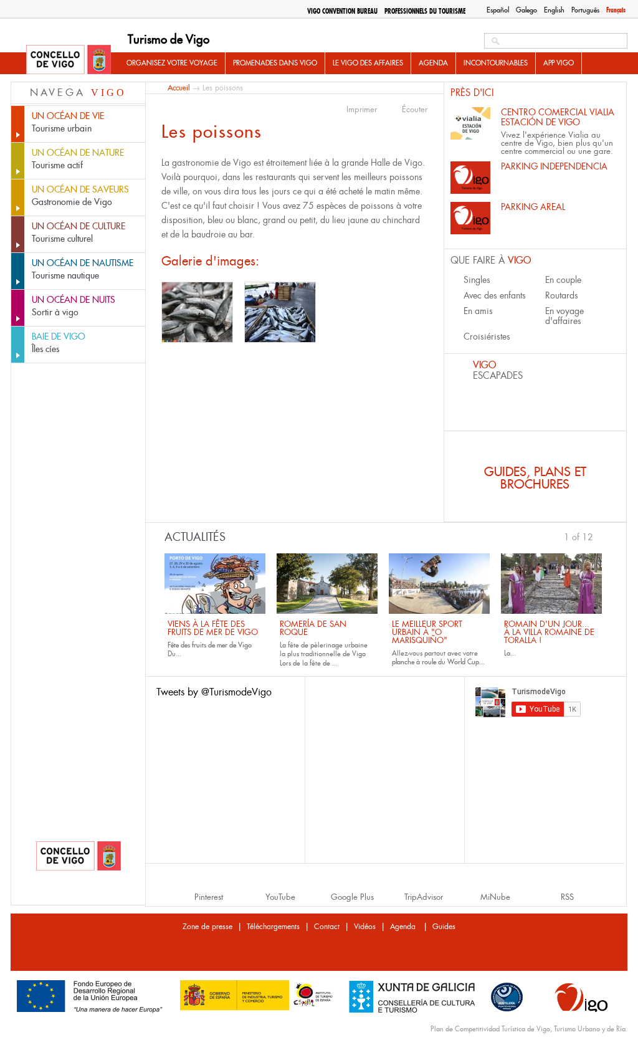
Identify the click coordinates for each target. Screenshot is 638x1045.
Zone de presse (207, 927)
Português (585, 10)
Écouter (414, 110)
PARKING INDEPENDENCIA (554, 166)
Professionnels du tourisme (424, 11)
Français (616, 10)
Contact (327, 927)
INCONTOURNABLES (496, 63)
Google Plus (352, 897)
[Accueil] (68, 60)
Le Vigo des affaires (368, 63)
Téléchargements (273, 927)
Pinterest (208, 897)
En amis (478, 311)
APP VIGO (558, 63)
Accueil (179, 87)
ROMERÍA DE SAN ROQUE (313, 628)
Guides (443, 927)
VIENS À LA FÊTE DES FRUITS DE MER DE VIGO (213, 628)
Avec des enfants (495, 295)
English (554, 10)
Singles (477, 279)
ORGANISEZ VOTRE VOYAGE (171, 63)
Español (498, 10)
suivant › (598, 536)
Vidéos (365, 927)
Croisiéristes (487, 336)
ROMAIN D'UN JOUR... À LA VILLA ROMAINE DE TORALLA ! (549, 632)
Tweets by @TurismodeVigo (214, 692)
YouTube (280, 897)
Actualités (195, 537)
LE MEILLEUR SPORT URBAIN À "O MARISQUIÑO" (427, 632)
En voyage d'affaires (564, 316)
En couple (563, 279)
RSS (567, 897)
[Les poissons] (197, 312)
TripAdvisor (423, 897)
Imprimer (361, 110)
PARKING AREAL (533, 206)
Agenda (433, 63)
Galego (526, 10)
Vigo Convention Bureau (342, 11)
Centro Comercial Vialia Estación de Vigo (557, 117)
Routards (561, 295)
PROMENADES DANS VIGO (275, 63)
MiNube (495, 897)
